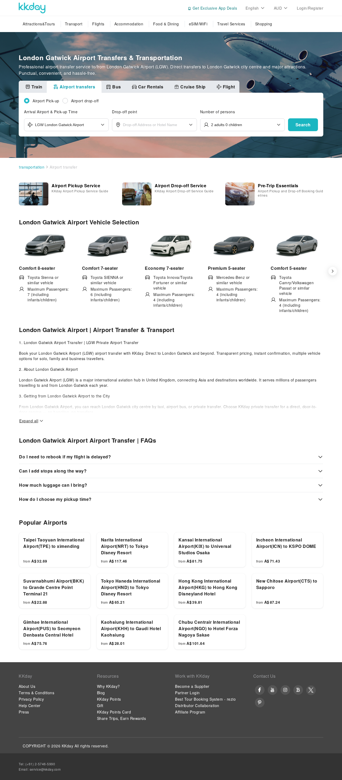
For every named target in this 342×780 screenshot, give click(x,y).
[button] (303, 124)
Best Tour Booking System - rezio (205, 699)
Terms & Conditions (36, 692)
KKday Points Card (114, 712)
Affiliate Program (190, 712)
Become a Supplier (192, 686)
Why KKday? (108, 686)
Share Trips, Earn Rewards (121, 718)
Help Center (30, 705)
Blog (101, 692)
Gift (100, 705)
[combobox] (66, 124)
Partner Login (187, 692)
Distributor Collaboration (197, 705)
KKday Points (109, 699)
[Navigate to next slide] (332, 271)
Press (24, 712)
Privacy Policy (31, 699)
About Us (27, 686)
